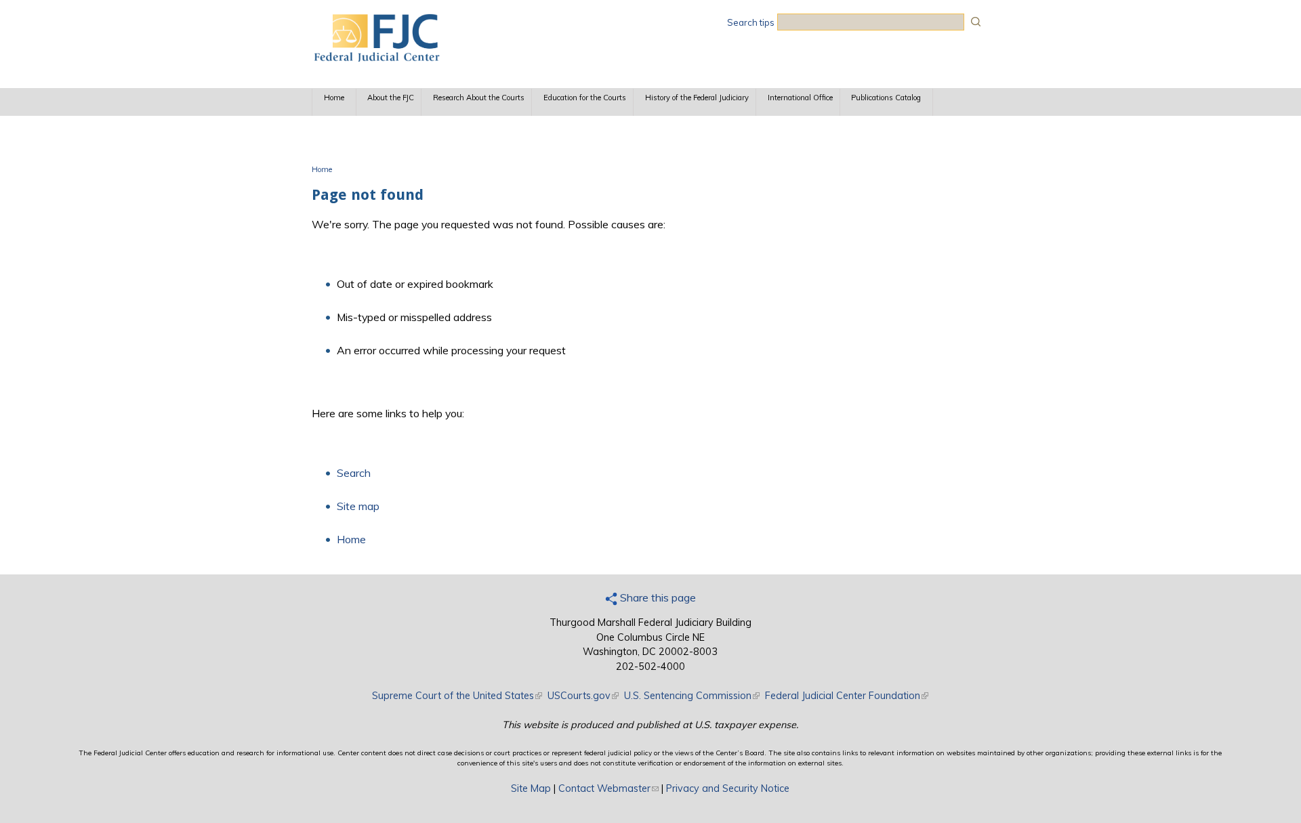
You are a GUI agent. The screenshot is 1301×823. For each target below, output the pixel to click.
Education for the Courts (584, 97)
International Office (800, 97)
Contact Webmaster (608, 788)
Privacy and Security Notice (727, 788)
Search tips (751, 22)
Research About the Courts (478, 97)
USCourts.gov (583, 696)
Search (354, 473)
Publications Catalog (886, 97)
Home (334, 97)
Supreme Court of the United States (457, 696)
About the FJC (390, 97)
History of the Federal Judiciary (697, 97)
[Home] (376, 57)
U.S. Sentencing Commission (692, 696)
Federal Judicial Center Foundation (846, 696)
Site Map (531, 788)
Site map (358, 506)
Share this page (656, 597)
